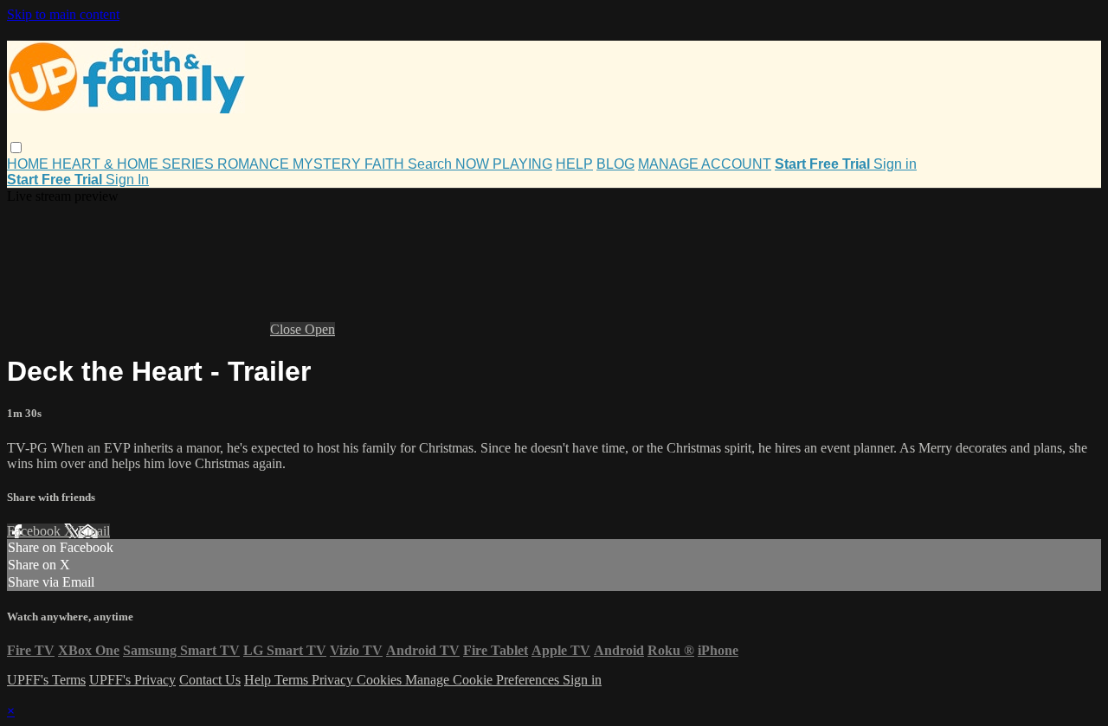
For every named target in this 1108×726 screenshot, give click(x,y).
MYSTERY (328, 164)
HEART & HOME (107, 164)
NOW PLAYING (503, 164)
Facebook (35, 531)
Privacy (334, 679)
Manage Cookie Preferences (484, 679)
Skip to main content (63, 14)
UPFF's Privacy (132, 679)
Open (320, 329)
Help (259, 679)
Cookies (381, 679)
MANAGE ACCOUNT (704, 164)
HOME (29, 164)
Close (287, 329)
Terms (293, 679)
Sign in (895, 164)
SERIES (189, 164)
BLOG (615, 164)
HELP (574, 164)
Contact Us (210, 679)
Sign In (127, 179)
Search (431, 164)
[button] (16, 147)
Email (94, 531)
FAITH (386, 164)
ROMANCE (255, 164)
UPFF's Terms (46, 679)
